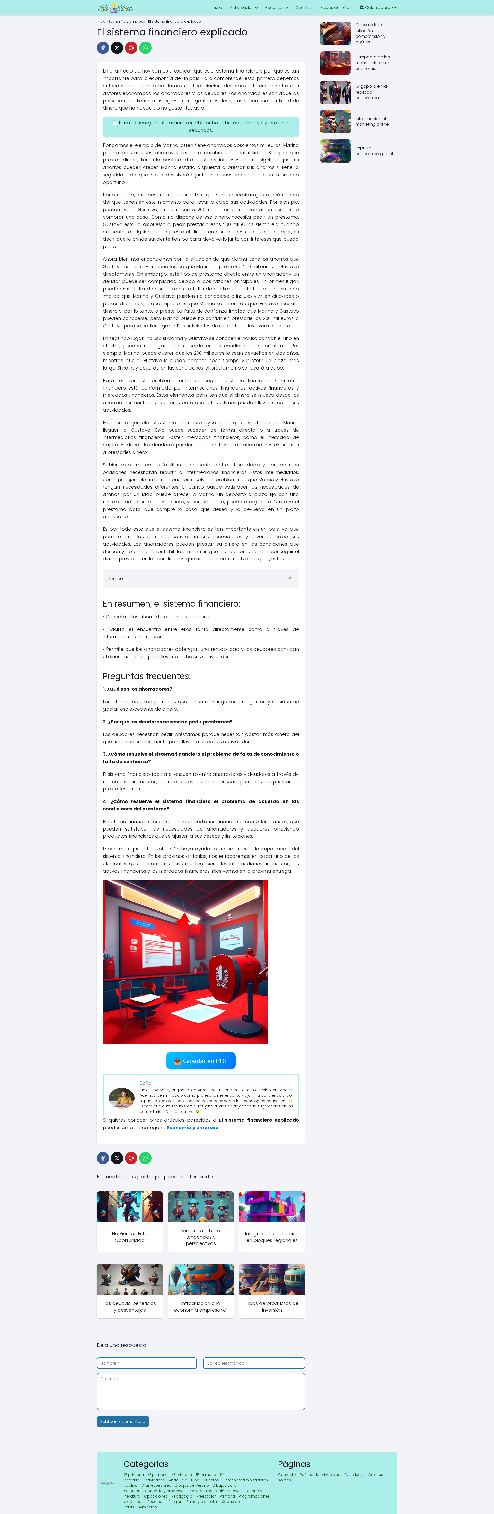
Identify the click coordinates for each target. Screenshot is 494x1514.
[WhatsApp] (145, 48)
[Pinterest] (131, 48)
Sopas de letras (336, 8)
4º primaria (182, 1474)
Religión (175, 1501)
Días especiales (156, 1485)
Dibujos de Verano (192, 1485)
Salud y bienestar (202, 1501)
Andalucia (178, 1480)
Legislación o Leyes (224, 1490)
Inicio (217, 8)
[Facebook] (103, 48)
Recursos (274, 8)
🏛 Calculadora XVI (378, 8)
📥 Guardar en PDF (201, 1060)
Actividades (241, 8)
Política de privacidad (320, 1474)
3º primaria (158, 1474)
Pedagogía (181, 1496)
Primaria (227, 1496)
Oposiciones (155, 1496)
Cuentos (304, 8)
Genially (195, 1490)
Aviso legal (354, 1474)
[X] (117, 48)
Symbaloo (147, 1507)
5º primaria (206, 1474)
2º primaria (134, 1474)
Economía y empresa (163, 1490)
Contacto (287, 1474)
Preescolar (206, 1496)
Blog (195, 1480)
